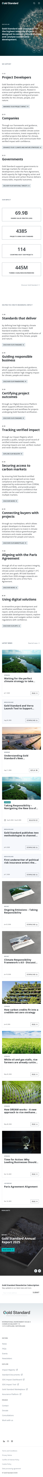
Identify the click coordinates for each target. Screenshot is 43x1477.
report (6, 906)
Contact (5, 1405)
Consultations (8, 1415)
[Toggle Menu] (39, 3)
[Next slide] (39, 51)
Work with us (7, 1420)
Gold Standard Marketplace (13, 1389)
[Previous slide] (34, 51)
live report (8, 1183)
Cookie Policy (6, 1464)
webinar (7, 752)
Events (5, 1353)
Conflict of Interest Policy (10, 1460)
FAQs (4, 1348)
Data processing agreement (11, 1469)
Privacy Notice (7, 1455)
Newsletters (7, 1358)
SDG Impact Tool (9, 1384)
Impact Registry (8, 1370)
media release (8, 702)
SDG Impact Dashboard (12, 1379)
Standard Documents (11, 1374)
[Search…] (34, 3)
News (4, 1344)
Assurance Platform (10, 1394)
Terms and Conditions (9, 1451)
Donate (5, 1410)
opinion (7, 675)
